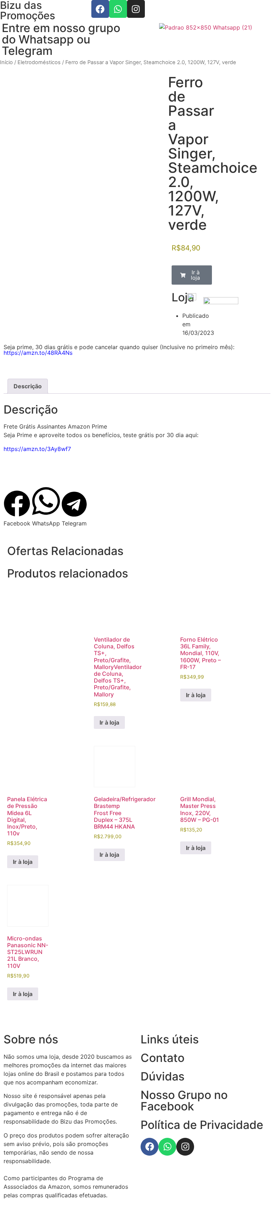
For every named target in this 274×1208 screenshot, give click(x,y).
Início (6, 62)
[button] (192, 275)
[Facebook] (100, 9)
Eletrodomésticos (39, 62)
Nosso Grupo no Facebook (184, 1100)
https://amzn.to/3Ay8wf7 (37, 448)
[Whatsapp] (118, 9)
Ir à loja (109, 722)
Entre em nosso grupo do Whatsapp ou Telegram (61, 39)
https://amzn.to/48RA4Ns (38, 352)
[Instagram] (136, 9)
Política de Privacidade (202, 1125)
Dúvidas (162, 1076)
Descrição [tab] (28, 386)
